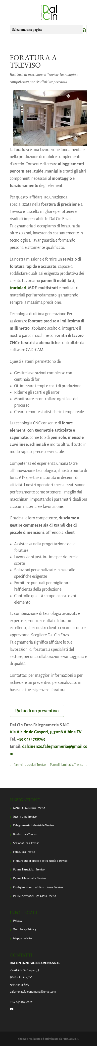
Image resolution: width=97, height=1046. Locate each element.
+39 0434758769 (31, 739)
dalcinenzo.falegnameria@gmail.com (33, 991)
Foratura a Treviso (24, 852)
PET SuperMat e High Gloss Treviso (34, 896)
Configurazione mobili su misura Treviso (38, 887)
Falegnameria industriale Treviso (33, 825)
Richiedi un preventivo (37, 710)
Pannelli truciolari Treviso (29, 869)
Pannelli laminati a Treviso (29, 878)
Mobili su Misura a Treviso (29, 808)
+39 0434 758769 (19, 984)
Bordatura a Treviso (25, 834)
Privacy (17, 920)
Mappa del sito (22, 938)
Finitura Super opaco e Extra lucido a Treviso (40, 860)
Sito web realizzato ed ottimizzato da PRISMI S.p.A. (48, 1038)
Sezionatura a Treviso (26, 843)
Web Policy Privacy (25, 929)
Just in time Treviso (25, 816)
